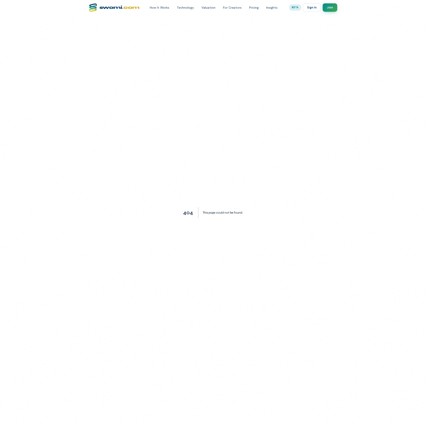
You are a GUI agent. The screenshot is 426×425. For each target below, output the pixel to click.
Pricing (254, 8)
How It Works (159, 8)
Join (330, 7)
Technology (185, 8)
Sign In (312, 7)
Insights (272, 8)
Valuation (208, 8)
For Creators (232, 8)
